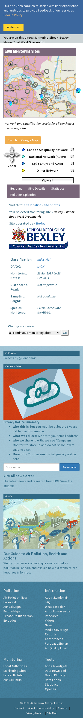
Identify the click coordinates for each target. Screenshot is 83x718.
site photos (52, 205)
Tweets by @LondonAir (19, 358)
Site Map (52, 713)
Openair (50, 689)
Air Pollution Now (15, 597)
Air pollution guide (58, 611)
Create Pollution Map (18, 616)
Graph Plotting (55, 675)
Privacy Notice (34, 713)
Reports (50, 634)
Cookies (62, 708)
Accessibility (46, 708)
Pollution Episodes (23, 195)
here (16, 459)
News (49, 625)
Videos (50, 620)
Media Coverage (56, 630)
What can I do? (55, 607)
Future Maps (12, 611)
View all (47, 180)
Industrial (43, 259)
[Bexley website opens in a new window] (38, 237)
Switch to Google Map (23, 140)
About (31, 708)
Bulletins (16, 188)
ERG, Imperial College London (45, 703)
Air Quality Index (56, 648)
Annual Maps (12, 607)
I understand (13, 27)
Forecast (9, 602)
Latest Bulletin (13, 675)
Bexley (41, 223)
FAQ (47, 602)
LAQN (41, 266)
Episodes (10, 620)
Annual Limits (12, 680)
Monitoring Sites (15, 671)
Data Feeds (53, 680)
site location (33, 205)
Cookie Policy (13, 15)
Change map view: (21, 326)
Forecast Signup (56, 643)
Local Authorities (15, 666)
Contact (19, 708)
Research (51, 616)
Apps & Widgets (56, 666)
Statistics (58, 188)
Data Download (55, 671)
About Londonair (56, 597)
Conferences (54, 639)
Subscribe (69, 467)
